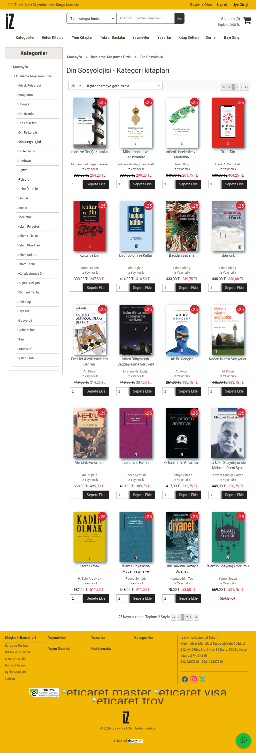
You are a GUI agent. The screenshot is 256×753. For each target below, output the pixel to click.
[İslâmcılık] (228, 204)
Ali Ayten (182, 371)
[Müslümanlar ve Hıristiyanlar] (136, 100)
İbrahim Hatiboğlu (135, 371)
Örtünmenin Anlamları (181, 463)
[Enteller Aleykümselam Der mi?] (90, 307)
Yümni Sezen (89, 268)
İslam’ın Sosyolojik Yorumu (228, 566)
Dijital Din (228, 152)
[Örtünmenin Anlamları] (182, 411)
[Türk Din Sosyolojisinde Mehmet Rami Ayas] (227, 411)
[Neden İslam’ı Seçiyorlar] (228, 307)
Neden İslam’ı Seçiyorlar (227, 359)
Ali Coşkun (135, 268)
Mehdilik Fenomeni (89, 463)
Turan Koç (182, 164)
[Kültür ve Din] (90, 204)
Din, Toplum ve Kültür (135, 255)
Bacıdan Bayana (181, 255)
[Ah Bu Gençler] (182, 307)
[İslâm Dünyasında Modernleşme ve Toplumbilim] (136, 514)
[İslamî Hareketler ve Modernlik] (182, 100)
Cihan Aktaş (181, 268)
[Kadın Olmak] (90, 514)
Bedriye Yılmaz (182, 475)
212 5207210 (189, 661)
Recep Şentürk (136, 475)
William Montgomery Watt (136, 164)
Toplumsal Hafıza (136, 463)
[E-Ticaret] (135, 740)
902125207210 (212, 661)
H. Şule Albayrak (89, 578)
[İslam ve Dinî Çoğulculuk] (90, 100)
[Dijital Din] (228, 100)
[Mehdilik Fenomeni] (90, 411)
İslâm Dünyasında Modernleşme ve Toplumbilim (136, 571)
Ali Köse (90, 371)
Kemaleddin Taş (181, 578)
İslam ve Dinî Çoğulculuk (89, 152)
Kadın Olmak (90, 566)
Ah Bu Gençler (182, 359)
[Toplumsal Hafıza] (136, 411)
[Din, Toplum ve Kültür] (136, 204)
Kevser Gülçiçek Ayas (227, 475)
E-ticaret (120, 740)
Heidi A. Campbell (227, 164)
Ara (179, 18)
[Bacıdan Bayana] (182, 204)
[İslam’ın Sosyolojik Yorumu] (228, 514)
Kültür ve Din (89, 255)
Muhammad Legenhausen (89, 164)
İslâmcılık (227, 255)
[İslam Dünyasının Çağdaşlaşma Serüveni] (136, 307)
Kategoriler (34, 53)
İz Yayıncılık (90, 169)
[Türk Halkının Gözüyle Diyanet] (182, 514)
